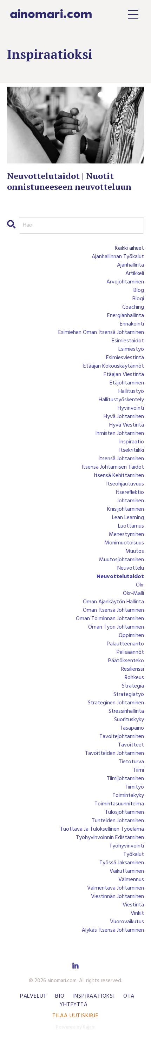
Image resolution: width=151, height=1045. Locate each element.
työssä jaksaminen (121, 863)
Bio (59, 996)
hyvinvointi (131, 408)
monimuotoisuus (124, 543)
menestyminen (126, 534)
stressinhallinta (126, 711)
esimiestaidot (128, 341)
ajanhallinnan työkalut (118, 257)
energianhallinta (125, 316)
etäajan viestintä (124, 374)
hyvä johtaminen (124, 417)
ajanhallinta (130, 265)
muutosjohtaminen (121, 560)
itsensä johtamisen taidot (112, 467)
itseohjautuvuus (125, 484)
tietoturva (131, 762)
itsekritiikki (131, 450)
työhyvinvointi (126, 846)
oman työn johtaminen (116, 627)
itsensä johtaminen (121, 459)
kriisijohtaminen (125, 509)
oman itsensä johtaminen (113, 610)
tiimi (138, 770)
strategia (133, 686)
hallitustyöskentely (121, 400)
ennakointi (132, 324)
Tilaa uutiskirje (75, 1015)
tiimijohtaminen (125, 779)
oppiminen (131, 635)
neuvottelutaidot (120, 576)
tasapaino (132, 728)
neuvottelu (130, 568)
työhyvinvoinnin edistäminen (110, 837)
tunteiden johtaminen (118, 821)
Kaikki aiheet (129, 248)
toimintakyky (128, 795)
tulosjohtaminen (124, 812)
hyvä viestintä (126, 425)
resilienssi (132, 669)
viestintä (133, 905)
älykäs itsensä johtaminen (113, 930)
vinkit (137, 913)
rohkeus (134, 678)
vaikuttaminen (127, 871)
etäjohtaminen (127, 383)
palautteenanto (125, 644)
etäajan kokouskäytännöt (113, 366)
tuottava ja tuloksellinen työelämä (102, 829)
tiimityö (134, 787)
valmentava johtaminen (115, 888)
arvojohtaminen (125, 282)
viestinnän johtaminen (117, 896)
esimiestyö (131, 349)
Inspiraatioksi (94, 996)
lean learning (128, 518)
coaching (133, 307)
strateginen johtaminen (116, 703)
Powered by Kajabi (76, 1027)
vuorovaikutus (127, 922)
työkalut (133, 854)
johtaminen (130, 501)
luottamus (131, 526)
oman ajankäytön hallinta (113, 602)
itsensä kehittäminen (119, 475)
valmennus (131, 880)
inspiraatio (131, 442)
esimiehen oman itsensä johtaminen (101, 332)
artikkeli (134, 273)
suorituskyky (129, 720)
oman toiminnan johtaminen (110, 619)
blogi (138, 299)
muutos (134, 551)
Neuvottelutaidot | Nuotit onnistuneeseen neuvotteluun (69, 181)
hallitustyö (131, 391)
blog (138, 290)
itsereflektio (130, 492)
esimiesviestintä (125, 358)
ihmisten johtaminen (119, 433)
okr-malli (133, 593)
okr (140, 585)
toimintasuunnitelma (119, 804)
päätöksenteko (126, 661)
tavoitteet (131, 745)
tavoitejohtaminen (121, 736)
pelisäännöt (130, 652)
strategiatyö (128, 694)
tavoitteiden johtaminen (114, 753)
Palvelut (33, 996)
